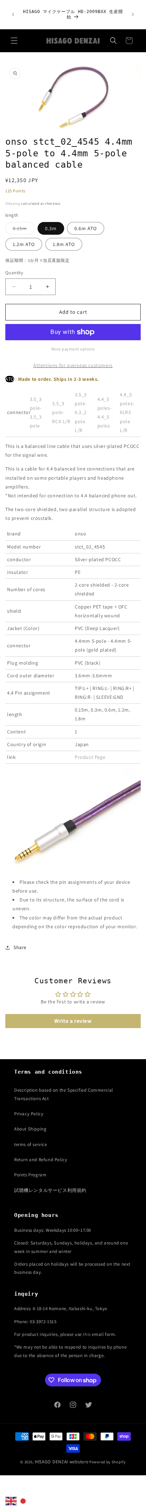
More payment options (73, 349)
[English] (11, 1501)
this (86, 1334)
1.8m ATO (64, 244)
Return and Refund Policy (40, 1160)
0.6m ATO (85, 228)
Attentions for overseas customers (73, 365)
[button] (14, 40)
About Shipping (30, 1129)
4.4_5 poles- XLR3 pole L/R (127, 412)
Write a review (72, 1021)
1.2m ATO (24, 244)
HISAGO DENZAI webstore (61, 1462)
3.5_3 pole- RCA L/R (61, 412)
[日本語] (23, 1501)
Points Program (30, 1175)
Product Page (90, 757)
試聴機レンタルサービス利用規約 (50, 1190)
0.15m (23, 230)
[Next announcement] (133, 14)
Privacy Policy (28, 1114)
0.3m (51, 228)
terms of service (30, 1144)
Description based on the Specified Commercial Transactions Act (63, 1094)
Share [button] (20, 947)
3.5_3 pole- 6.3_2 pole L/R (81, 412)
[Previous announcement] (13, 14)
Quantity (14, 273)
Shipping (12, 203)
